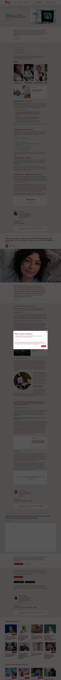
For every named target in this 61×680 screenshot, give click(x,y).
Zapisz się (43, 346)
